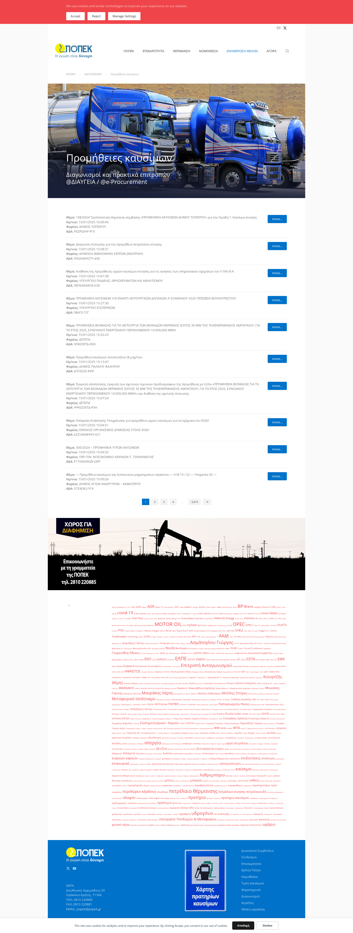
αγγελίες (271, 732)
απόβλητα (187, 743)
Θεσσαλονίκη (210, 672)
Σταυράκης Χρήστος (235, 718)
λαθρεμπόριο (212, 775)
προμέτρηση (142, 803)
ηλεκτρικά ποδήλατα (199, 764)
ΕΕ (139, 660)
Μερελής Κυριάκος (272, 694)
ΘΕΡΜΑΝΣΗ (181, 51)
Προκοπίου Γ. (185, 714)
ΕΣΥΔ (257, 660)
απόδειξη (197, 743)
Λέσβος (275, 683)
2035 (138, 607)
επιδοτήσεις (250, 758)
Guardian (199, 618)
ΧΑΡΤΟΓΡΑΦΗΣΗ (270, 728)
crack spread (140, 613)
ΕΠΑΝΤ (208, 660)
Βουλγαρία (182, 648)
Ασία (187, 643)
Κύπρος (231, 683)
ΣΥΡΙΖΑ (125, 718)
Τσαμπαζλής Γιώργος (133, 728)
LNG (272, 618)
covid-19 (125, 612)
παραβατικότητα (204, 785)
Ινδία (261, 672)
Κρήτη (192, 683)
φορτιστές (264, 819)
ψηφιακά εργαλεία (210, 825)
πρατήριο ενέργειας (213, 798)
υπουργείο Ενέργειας (129, 820)
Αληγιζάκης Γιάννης (133, 643)
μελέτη (177, 781)
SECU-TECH (222, 631)
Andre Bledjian (169, 607)
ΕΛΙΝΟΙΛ (161, 659)
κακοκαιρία (171, 770)
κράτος (153, 776)
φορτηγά (253, 819)
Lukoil (284, 619)
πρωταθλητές (151, 803)
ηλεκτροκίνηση (230, 764)
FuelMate (128, 619)
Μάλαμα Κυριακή (170, 688)
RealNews (139, 631)
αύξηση (141, 749)
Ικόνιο (248, 672)
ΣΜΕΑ (282, 714)
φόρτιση (185, 825)
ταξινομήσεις (219, 808)
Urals (147, 636)
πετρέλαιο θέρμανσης (193, 791)
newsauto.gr (221, 625)
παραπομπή (248, 786)
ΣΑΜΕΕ (237, 714)
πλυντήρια (154, 798)
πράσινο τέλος (175, 798)
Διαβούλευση (241, 653)
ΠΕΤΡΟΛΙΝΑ (160, 704)
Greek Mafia (187, 618)
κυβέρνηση (160, 776)
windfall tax (173, 637)
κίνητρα (163, 770)
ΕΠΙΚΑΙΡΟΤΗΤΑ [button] (153, 51)
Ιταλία (272, 671)
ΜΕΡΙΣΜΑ (144, 688)
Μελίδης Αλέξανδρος (209, 693)
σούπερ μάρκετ (229, 803)
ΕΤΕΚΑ (268, 660)
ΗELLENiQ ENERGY (280, 666)
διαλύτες (168, 753)
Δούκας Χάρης (278, 653)
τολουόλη (151, 814)
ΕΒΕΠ (135, 660)
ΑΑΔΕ (224, 636)
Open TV (257, 625)
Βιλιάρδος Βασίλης (158, 648)
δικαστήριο (198, 754)
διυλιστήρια (209, 753)
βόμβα (227, 749)
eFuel (221, 613)
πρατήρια (197, 797)
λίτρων (180, 776)
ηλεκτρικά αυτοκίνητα (163, 763)
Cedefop (257, 607)
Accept (75, 16)
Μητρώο (168, 700)
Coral (278, 607)
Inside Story (239, 619)
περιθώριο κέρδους (139, 791)
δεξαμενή (129, 753)
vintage (153, 637)
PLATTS (282, 625)
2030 (133, 607)
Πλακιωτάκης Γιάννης (134, 714)
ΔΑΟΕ (162, 653)
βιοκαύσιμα (179, 749)
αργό (223, 744)
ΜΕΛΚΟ (137, 688)
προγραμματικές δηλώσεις (268, 798)
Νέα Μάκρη (226, 700)
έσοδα (263, 733)
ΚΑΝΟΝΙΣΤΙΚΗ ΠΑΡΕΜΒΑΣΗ (131, 678)
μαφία (149, 781)
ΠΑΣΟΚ (150, 704)
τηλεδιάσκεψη (258, 808)
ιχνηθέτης (135, 770)
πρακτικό (184, 798)
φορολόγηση (244, 820)
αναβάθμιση (210, 738)
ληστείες (236, 776)
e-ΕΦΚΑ (200, 613)
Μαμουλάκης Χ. (222, 688)
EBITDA (207, 613)
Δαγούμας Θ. (229, 653)
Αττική (236, 643)
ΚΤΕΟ (167, 678)
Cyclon (149, 614)
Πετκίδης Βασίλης (233, 709)
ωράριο (269, 824)
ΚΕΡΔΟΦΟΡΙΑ (155, 678)
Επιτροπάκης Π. (167, 666)
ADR (150, 606)
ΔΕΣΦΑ (184, 653)
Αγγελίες (247, 903)
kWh (260, 619)
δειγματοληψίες (257, 749)
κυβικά (167, 776)
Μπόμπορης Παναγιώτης (200, 700)
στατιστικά (245, 803)
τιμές (266, 808)
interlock (249, 618)
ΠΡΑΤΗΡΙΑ (182, 705)
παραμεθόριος (235, 785)
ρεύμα (202, 803)
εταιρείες (142, 764)
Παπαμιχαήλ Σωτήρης (175, 709)
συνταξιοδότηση (163, 808)
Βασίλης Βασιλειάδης (278, 643)
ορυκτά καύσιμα (155, 786)
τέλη (191, 807)
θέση (243, 764)
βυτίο (193, 749)
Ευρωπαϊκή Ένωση (241, 666)
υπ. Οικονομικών (246, 814)
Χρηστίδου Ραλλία (207, 733)
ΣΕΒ (250, 714)
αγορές (279, 733)
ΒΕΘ (255, 643)
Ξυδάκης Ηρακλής (241, 699)
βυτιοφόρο (218, 748)
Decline (267, 925)
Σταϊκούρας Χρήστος (258, 718)
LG (268, 619)
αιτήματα (180, 738)
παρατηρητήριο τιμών (265, 785)
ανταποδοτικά (274, 738)
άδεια (218, 733)
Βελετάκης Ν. (117, 648)
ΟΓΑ (258, 700)
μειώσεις (161, 781)
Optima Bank (265, 625)
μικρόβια (205, 781)
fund (155, 619)
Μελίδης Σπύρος (234, 693)
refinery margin (151, 630)
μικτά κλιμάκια (214, 781)
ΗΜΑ (118, 672)
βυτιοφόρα (204, 749)
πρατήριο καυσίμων (235, 798)
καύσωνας (255, 770)
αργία (219, 744)
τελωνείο (248, 808)
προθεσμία (132, 803)
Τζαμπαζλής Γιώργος (251, 723)
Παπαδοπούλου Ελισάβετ (120, 709)
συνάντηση (262, 803)
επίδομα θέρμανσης (218, 758)
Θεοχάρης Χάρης (198, 672)
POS (121, 630)
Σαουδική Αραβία (158, 719)
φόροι (151, 824)
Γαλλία (240, 648)
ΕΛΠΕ (181, 658)
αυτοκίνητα (117, 749)
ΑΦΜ (239, 637)
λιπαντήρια (251, 776)
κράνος (147, 776)
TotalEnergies (119, 636)
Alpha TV (159, 607)
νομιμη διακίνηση (266, 781)
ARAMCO (188, 607)
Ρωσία (229, 714)
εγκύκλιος (229, 753)
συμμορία (253, 803)
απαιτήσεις (132, 744)
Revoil (168, 630)
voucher (166, 637)
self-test (230, 630)
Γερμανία (266, 648)
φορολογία (221, 820)
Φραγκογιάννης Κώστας (255, 728)
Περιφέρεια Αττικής (219, 709)
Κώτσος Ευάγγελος (245, 683)
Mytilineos (202, 625)
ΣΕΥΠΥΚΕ (273, 714)
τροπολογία (167, 814)
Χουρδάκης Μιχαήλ (179, 733)
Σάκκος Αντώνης (135, 719)
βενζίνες (153, 749)
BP (240, 606)
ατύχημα (260, 744)
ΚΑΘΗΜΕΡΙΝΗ (116, 678)
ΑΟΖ (231, 637)
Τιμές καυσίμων (252, 883)
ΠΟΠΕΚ (173, 704)
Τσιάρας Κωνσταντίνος (155, 728)
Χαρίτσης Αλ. (133, 732)
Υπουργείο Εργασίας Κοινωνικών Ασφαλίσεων (182, 728)
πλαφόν (129, 797)
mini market (130, 625)
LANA (264, 619)
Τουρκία (280, 723)
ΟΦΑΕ (267, 700)
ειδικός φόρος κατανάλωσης (267, 754)
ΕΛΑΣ (154, 660)
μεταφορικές (184, 781)
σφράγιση (175, 807)
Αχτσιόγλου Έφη (246, 643)
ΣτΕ (220, 718)
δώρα (222, 754)
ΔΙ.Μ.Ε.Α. (190, 653)
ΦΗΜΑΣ (229, 728)
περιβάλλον (117, 792)
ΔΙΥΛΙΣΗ (212, 653)
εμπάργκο (166, 758)
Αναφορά (165, 643)
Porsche (114, 631)
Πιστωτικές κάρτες (279, 709)
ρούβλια (208, 803)
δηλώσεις (140, 753)
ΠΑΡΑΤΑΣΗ (137, 705)
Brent (248, 606)
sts (268, 631)
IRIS (256, 618)
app (181, 607)
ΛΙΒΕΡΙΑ (259, 683)
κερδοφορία (274, 770)
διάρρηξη (149, 754)
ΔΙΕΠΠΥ (198, 653)
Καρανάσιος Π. (215, 677)
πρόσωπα (176, 803)
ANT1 (176, 607)
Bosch (235, 607)
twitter (140, 637)
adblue (144, 607)
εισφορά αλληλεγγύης (146, 759)
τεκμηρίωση (239, 808)
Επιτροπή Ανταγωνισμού (206, 665)
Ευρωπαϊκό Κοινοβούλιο (258, 666)
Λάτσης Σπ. (267, 683)
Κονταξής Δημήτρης (168, 683)
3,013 (194, 502)
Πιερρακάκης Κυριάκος (262, 709)
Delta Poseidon (169, 613)
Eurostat (258, 614)
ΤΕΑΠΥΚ (190, 723)
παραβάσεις (177, 786)
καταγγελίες (197, 770)
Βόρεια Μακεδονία (218, 648)
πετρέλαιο (162, 792)
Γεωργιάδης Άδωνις (126, 653)
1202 (128, 607)
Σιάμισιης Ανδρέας (182, 718)
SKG (245, 631)
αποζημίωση (166, 744)
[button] (287, 51)
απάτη (124, 743)
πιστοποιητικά (117, 798)
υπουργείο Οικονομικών (147, 820)
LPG (279, 618)
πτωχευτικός (186, 803)
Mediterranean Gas (118, 625)
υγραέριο (185, 814)
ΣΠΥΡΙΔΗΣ (116, 718)
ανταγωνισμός (261, 738)
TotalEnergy (132, 637)
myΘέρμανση (212, 625)
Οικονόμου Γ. (127, 704)
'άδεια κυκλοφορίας (119, 607)
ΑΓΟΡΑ (272, 51)
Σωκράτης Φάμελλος (122, 723)
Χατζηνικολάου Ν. (164, 733)
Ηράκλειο (159, 672)
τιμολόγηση (128, 814)
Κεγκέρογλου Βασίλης (247, 678)
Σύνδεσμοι (249, 857)
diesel (178, 614)
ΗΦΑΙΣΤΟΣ (132, 671)
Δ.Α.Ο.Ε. (156, 653)
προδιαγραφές (119, 803)
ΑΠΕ (234, 637)
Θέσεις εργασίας (253, 909)
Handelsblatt (208, 619)
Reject (96, 16)
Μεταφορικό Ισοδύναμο (133, 698)
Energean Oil (237, 614)
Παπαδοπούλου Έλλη (274, 704)
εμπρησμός (176, 759)
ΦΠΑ (236, 728)
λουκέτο (270, 776)
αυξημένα (274, 744)
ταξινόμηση (230, 808)
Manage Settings (124, 16)
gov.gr (174, 618)
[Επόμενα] (207, 502)
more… (277, 219)
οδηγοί (146, 785)
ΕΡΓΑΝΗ (233, 660)
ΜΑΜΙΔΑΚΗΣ (126, 688)
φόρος (157, 825)
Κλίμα (141, 683)
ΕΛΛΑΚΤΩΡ (170, 660)
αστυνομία (252, 744)
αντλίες (116, 743)
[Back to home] (73, 51)
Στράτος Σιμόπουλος (277, 719)
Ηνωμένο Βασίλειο (147, 672)
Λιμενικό (115, 688)
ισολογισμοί (116, 770)
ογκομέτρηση (134, 785)
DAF (153, 614)
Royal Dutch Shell (184, 630)
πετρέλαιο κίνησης (231, 792)
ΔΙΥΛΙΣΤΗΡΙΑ (220, 653)
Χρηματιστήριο (193, 733)
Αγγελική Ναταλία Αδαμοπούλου (253, 637)
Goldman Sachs (164, 618)
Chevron (266, 607)
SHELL (239, 630)
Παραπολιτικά (206, 709)
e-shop (193, 614)
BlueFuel (229, 607)
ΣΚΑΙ (278, 714)
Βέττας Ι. (260, 643)
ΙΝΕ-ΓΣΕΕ (237, 672)
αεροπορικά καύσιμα (169, 738)
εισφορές (157, 759)
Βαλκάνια (267, 643)
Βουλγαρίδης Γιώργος (196, 648)
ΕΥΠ (275, 660)
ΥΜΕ (164, 728)
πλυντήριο (164, 798)
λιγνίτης (242, 776)
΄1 (217, 637)
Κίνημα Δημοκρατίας (180, 678)
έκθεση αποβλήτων (227, 733)
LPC (275, 619)
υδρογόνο (202, 813)
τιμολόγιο (137, 814)
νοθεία (254, 780)
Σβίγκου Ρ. (169, 719)
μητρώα (196, 780)
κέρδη (156, 770)
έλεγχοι (251, 733)
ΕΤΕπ (272, 660)
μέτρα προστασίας (139, 781)
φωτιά (133, 825)
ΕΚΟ (147, 658)
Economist (214, 614)
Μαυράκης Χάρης (157, 692)
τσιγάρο (175, 814)
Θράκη (219, 672)
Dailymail (159, 614)
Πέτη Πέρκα (213, 705)
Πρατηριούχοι (175, 714)
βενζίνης (171, 749)
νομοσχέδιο (117, 785)
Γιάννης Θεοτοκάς (147, 653)
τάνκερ (184, 807)
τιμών (144, 814)
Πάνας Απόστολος (202, 705)
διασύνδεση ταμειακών (183, 753)
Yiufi (198, 637)
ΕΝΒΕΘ (200, 659)
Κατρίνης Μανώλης (231, 677)
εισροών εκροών (125, 758)
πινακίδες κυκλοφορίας (275, 792)
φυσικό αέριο (121, 825)
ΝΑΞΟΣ (219, 700)
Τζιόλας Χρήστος (269, 723)
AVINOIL (202, 607)
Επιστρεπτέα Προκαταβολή (148, 666)
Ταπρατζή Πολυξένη (214, 723)
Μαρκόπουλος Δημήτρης (240, 688)
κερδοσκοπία (264, 770)
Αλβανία (269, 636)
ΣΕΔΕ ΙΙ (258, 714)
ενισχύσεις (204, 759)
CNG (273, 607)
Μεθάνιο (194, 694)
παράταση (167, 785)
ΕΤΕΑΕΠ (262, 660)
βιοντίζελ (187, 749)
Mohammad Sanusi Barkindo (144, 625)
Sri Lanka (255, 631)
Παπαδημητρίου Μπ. (257, 705)
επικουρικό (120, 763)
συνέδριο (271, 803)
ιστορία (124, 770)
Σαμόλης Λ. (146, 718)
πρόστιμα (164, 802)
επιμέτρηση (134, 764)
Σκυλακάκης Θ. (213, 719)
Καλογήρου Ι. (202, 678)
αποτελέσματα (176, 744)
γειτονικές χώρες (236, 749)
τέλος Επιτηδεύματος (204, 808)
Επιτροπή (177, 666)
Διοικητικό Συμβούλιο (260, 653)
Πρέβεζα (166, 714)
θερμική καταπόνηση (253, 764)
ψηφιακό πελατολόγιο (251, 825)
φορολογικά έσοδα (232, 820)
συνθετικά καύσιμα (147, 808)
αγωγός (143, 738)
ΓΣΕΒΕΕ (234, 648)
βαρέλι (146, 749)
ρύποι (221, 803)
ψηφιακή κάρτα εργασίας (229, 825)
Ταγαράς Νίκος (200, 723)
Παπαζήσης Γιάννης (141, 709)
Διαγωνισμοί (250, 896)
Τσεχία (143, 728)
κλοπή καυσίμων (137, 776)
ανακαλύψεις (219, 738)
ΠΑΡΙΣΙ (144, 705)
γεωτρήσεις (247, 749)
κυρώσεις (173, 776)
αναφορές (240, 738)
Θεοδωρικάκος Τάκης (181, 671)
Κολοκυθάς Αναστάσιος (152, 683)
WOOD (180, 637)
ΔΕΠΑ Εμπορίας (174, 653)
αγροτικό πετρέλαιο (122, 737)
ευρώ (148, 764)
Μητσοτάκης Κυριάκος (181, 699)
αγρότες (136, 738)
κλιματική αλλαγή (120, 775)
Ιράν (266, 671)
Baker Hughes (211, 607)
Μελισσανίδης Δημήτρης (256, 694)
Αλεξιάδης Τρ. (116, 643)
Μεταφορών (160, 700)
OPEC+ (250, 625)
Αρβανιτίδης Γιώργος (177, 643)
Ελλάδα (119, 666)
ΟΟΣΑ (262, 700)
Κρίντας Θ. (200, 683)
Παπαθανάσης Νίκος (160, 709)
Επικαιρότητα (251, 864)
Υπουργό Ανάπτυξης (206, 728)
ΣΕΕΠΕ (265, 713)
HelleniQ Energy (224, 618)
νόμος (124, 786)
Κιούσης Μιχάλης (131, 683)
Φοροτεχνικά (250, 890)
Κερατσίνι (259, 678)
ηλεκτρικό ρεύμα (213, 764)
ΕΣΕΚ (243, 660)
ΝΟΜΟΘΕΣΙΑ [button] (208, 51)
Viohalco (160, 637)
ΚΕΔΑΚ (144, 677)
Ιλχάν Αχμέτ (255, 672)
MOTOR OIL (168, 624)
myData (192, 625)
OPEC (239, 624)
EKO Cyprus (228, 614)
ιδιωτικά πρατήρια (267, 764)
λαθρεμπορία (194, 776)
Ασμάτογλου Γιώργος (211, 642)
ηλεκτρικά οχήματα (183, 764)
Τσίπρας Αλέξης (118, 728)
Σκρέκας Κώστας (200, 718)
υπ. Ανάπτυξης (222, 814)
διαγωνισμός (157, 754)
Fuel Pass (137, 618)
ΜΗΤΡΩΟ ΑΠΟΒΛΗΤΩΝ (156, 688)
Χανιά (124, 733)
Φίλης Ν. (244, 728)
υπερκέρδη (257, 814)
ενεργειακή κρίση (193, 759)
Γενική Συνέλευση (253, 648)
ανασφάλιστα (230, 738)
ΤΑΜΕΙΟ (182, 723)
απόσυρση (205, 744)
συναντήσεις (123, 808)
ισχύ (129, 770)
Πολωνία (146, 714)
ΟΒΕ (254, 699)
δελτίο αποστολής (269, 749)
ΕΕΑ (142, 660)
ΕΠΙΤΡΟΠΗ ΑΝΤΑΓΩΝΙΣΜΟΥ (220, 660)
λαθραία (186, 776)
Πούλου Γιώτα (156, 714)
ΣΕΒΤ (254, 714)
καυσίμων (218, 770)
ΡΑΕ (214, 714)
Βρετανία (207, 648)
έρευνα (258, 733)
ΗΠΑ (122, 672)
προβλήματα (254, 798)
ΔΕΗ (167, 653)
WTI (194, 636)
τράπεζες (159, 814)
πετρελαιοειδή (256, 792)
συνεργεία (133, 808)
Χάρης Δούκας (117, 733)
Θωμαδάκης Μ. (228, 672)
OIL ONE (229, 625)
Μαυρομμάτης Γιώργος (182, 694)
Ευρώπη (270, 666)
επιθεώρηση (279, 759)
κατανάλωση (208, 770)
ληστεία (229, 776)
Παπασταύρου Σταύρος (192, 709)
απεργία (152, 743)
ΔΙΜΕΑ (206, 653)
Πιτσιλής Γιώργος (119, 714)
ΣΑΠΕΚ (245, 714)
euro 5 (244, 614)
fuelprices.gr (148, 619)
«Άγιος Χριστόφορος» (208, 637)
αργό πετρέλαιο (237, 743)
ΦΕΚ (217, 728)
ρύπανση (215, 803)
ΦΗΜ (223, 728)
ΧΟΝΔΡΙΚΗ (281, 728)
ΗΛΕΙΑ (114, 672)
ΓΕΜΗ (227, 648)
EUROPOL (251, 614)
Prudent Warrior (130, 631)
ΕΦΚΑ (113, 666)
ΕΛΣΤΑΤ (191, 659)
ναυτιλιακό (243, 780)
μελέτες (169, 780)
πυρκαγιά (196, 803)
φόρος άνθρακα (167, 825)
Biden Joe (221, 607)
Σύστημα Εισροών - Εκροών (159, 723)
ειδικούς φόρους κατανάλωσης (246, 754)
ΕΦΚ (281, 658)
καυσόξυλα (226, 770)
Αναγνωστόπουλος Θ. (152, 643)
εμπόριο (184, 759)
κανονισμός (180, 770)
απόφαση (213, 744)
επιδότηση (268, 758)
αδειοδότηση (154, 737)
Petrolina (273, 625)
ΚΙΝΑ (162, 678)
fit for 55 (121, 619)
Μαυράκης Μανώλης (132, 693)
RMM (174, 631)
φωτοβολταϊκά (142, 825)
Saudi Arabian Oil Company (206, 631)
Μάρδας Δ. (182, 688)
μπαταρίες (232, 781)
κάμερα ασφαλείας (146, 770)
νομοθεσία (277, 781)
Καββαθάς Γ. (192, 678)
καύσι (233, 770)
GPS (179, 619)
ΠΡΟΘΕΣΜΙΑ (191, 705)
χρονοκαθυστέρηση (197, 825)
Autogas (195, 607)
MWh (184, 625)
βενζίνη (161, 749)
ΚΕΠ (149, 678)
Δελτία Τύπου (251, 870)
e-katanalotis (185, 614)
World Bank (187, 637)
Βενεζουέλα (128, 648)
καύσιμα (243, 768)
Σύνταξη (136, 723)
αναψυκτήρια (249, 738)
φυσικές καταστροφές (278, 820)
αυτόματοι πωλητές (131, 749)
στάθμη (238, 803)
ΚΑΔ (277, 671)
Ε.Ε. (131, 659)
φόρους (177, 825)
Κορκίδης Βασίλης (182, 683)
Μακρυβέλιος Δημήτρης (201, 688)
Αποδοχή (243, 925)
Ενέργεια (128, 666)
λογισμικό (261, 775)
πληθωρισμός (142, 798)
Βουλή (170, 648)
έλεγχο (245, 733)
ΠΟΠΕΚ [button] (129, 51)
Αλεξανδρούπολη (280, 637)
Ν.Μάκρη (213, 700)
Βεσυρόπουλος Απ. (142, 648)
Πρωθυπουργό (195, 714)
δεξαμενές (117, 753)
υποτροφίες (268, 814)
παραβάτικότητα (188, 786)
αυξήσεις (267, 744)
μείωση (154, 781)
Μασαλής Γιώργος (258, 688)
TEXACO (273, 631)
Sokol (250, 631)
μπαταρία (223, 781)
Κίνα (170, 678)
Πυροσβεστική (207, 714)
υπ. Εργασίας (234, 814)
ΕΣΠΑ (250, 659)
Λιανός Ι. (282, 683)
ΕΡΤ (238, 659)
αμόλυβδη (188, 738)
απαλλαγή (140, 744)
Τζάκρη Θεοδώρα (231, 723)
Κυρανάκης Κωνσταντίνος (215, 683)
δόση (217, 754)
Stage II (262, 630)
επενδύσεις (234, 758)
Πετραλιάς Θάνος (246, 709)
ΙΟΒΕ (243, 671)
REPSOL (162, 631)
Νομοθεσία (249, 877)
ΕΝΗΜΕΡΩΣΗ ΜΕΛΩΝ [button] (242, 51)
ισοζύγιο (278, 764)
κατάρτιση (188, 770)
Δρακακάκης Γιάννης (120, 660)
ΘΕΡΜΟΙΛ (166, 672)
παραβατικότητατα (220, 786)
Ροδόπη (220, 714)
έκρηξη (238, 733)
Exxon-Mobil (269, 613)
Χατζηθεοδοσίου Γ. (149, 733)
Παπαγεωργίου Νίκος (233, 704)
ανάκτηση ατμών (199, 738)
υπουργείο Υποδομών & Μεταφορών (187, 819)
